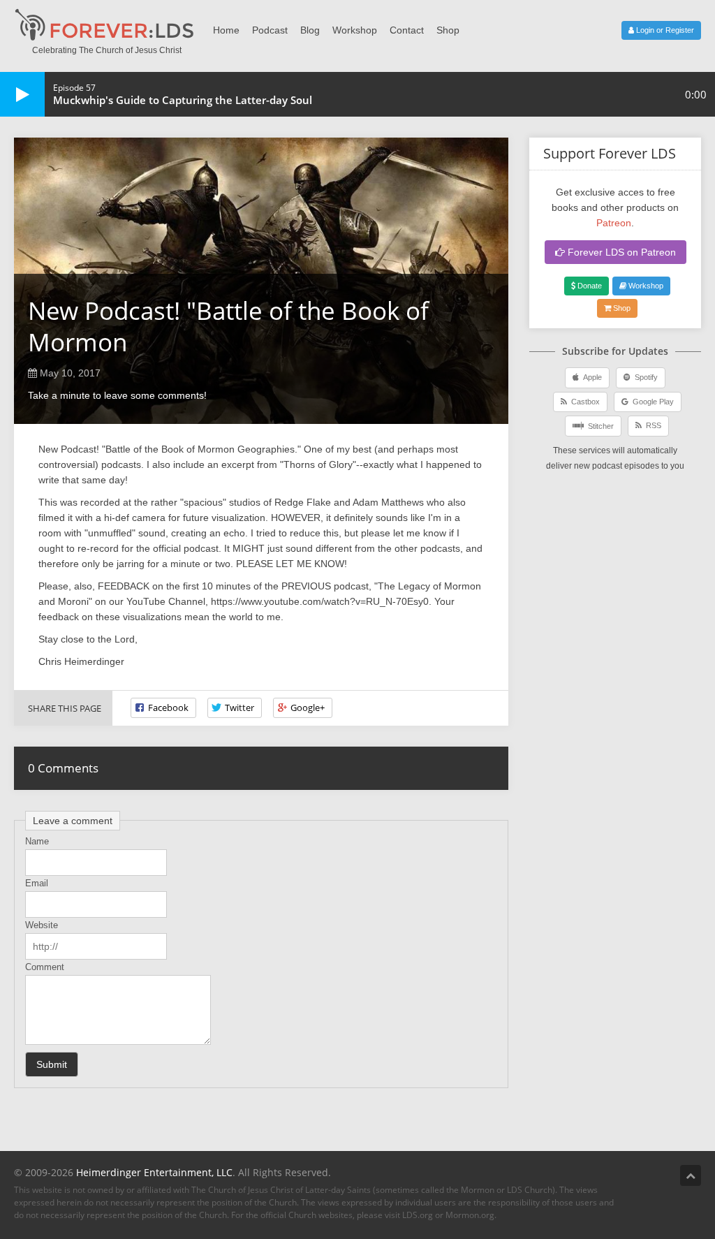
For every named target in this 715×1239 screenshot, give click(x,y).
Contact (407, 30)
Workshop (354, 30)
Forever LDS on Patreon (620, 252)
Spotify (644, 377)
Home (226, 30)
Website (41, 925)
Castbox (583, 401)
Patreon (613, 222)
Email (36, 883)
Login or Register (664, 30)
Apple (590, 377)
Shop (447, 30)
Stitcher (599, 426)
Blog (310, 30)
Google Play (651, 401)
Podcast (270, 30)
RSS (651, 425)
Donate (588, 285)
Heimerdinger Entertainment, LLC (154, 1172)
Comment (44, 967)
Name (37, 841)
